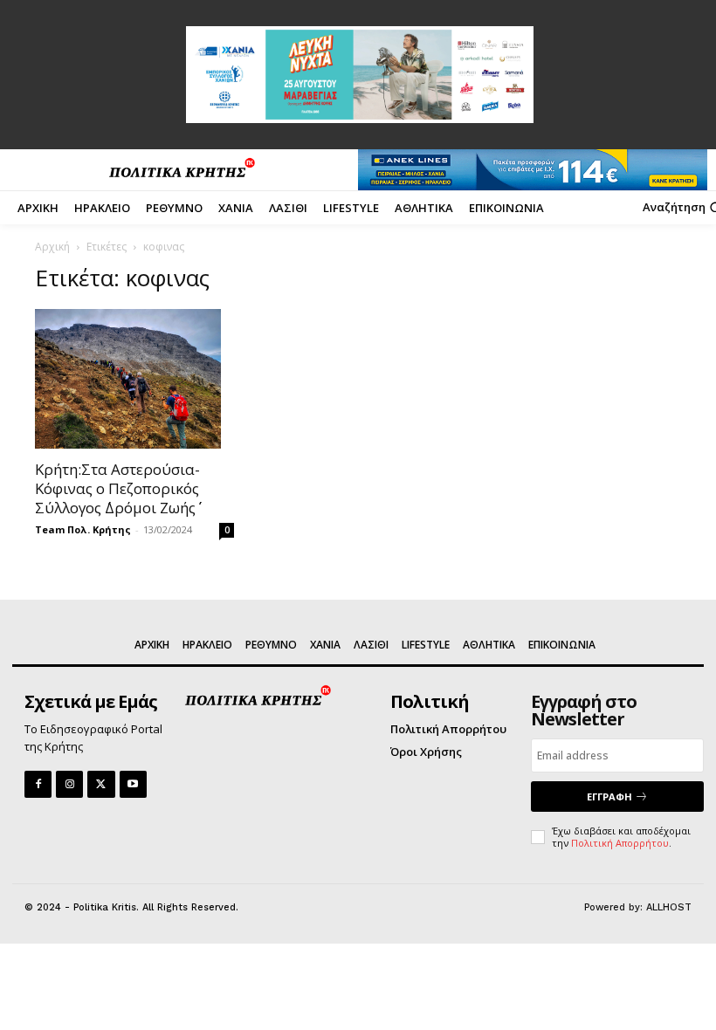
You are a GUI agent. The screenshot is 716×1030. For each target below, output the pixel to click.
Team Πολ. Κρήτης (83, 529)
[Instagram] (69, 784)
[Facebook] (38, 784)
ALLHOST (669, 907)
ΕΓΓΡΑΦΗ (609, 796)
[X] (100, 784)
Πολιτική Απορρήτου (620, 842)
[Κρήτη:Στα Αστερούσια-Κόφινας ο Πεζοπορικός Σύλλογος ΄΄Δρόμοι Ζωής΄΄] (134, 379)
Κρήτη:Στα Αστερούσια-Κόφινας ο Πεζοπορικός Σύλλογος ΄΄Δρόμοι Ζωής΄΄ (117, 488)
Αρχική (52, 246)
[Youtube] (133, 784)
